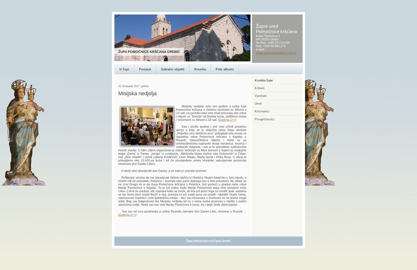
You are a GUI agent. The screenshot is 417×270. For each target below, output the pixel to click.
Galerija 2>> (127, 215)
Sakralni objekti (172, 69)
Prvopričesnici (264, 119)
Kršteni (259, 88)
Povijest (145, 69)
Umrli (258, 103)
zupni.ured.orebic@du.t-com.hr (276, 53)
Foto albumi (225, 69)
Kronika (200, 69)
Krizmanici (262, 111)
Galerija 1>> (227, 120)
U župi (124, 69)
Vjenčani (261, 96)
